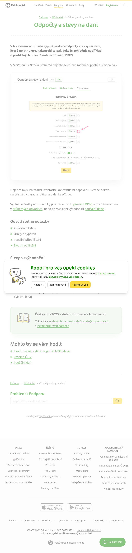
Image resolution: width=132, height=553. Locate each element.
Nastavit (39, 284)
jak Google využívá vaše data (63, 276)
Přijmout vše (82, 284)
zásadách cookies (105, 273)
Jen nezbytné (59, 284)
